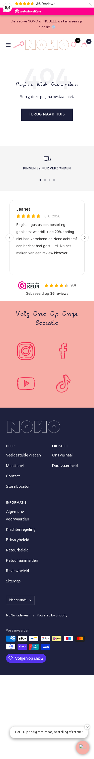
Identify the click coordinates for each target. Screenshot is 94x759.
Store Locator (18, 486)
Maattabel (15, 466)
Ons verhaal (62, 455)
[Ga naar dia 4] (54, 180)
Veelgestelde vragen (23, 455)
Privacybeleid (17, 540)
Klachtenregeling (21, 529)
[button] (82, 747)
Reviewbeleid (17, 571)
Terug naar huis (47, 114)
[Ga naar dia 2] (45, 180)
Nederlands (18, 600)
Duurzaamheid (65, 466)
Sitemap (13, 581)
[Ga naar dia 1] (40, 180)
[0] (74, 44)
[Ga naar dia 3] (49, 180)
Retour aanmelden (22, 560)
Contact (13, 476)
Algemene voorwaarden (17, 515)
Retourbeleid (17, 550)
